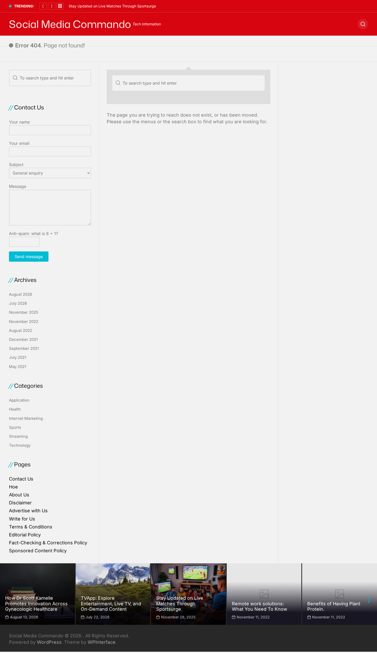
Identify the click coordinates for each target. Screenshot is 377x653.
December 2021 (23, 339)
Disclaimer (20, 502)
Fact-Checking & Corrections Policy (48, 542)
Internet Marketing (26, 418)
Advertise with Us (28, 510)
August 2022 (20, 330)
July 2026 (18, 303)
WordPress (49, 642)
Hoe (13, 486)
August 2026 (20, 294)
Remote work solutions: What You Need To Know (259, 606)
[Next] (51, 6)
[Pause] (60, 6)
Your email (19, 143)
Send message (29, 256)
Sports (15, 427)
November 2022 (23, 321)
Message (17, 186)
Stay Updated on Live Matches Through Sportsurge (112, 6)
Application (19, 400)
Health (15, 409)
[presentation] (368, 599)
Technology (20, 445)
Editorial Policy (25, 534)
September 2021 (24, 348)
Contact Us (21, 479)
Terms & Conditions (30, 526)
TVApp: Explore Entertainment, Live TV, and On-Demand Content (111, 603)
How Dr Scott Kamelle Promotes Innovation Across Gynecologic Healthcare (36, 603)
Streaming (18, 436)
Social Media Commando (70, 24)
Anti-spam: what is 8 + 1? (33, 233)
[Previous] (43, 6)
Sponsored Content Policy (38, 550)
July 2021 (17, 357)
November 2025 (23, 312)
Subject (16, 164)
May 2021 (17, 366)
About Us (19, 494)
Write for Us (22, 519)
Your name (19, 122)
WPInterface (101, 642)
